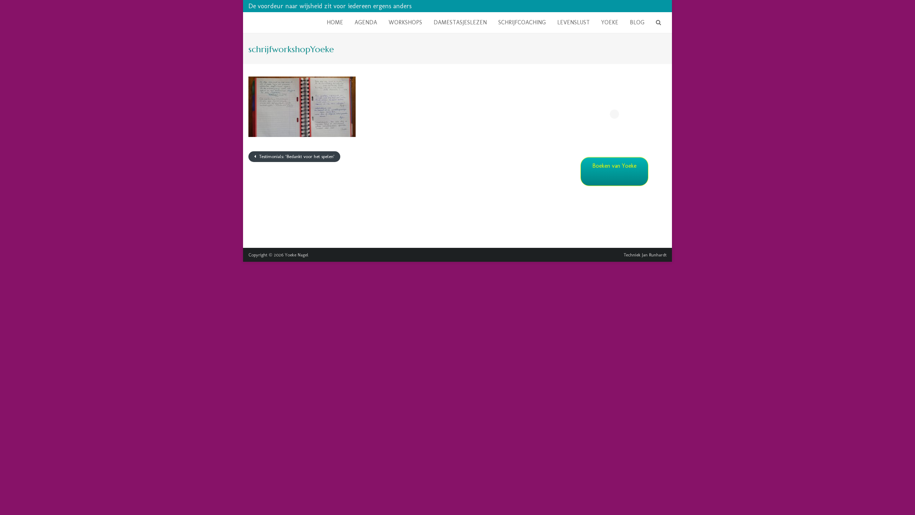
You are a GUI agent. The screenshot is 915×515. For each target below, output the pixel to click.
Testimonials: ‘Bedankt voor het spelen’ (296, 156)
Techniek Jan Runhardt (645, 255)
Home (335, 22)
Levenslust (573, 22)
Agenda (366, 22)
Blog (637, 22)
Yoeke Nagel (296, 255)
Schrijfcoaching (522, 22)
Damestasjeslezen (460, 22)
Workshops (405, 22)
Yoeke (609, 22)
